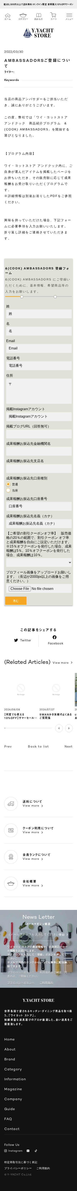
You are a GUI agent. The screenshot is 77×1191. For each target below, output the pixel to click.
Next (69, 728)
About (10, 1050)
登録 (62, 935)
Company (13, 1099)
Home (9, 1040)
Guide (9, 1109)
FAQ (8, 1119)
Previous (59, 728)
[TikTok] (37, 1151)
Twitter (25, 640)
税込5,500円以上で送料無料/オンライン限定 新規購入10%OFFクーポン (38, 4)
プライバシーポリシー (20, 982)
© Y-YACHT (18, 1174)
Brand (9, 1059)
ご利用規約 (43, 1168)
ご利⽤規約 (46, 982)
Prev (8, 746)
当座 (15, 490)
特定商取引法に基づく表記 (20, 1162)
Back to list (38, 746)
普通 (15, 484)
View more (61, 662)
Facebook (56, 643)
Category (13, 1069)
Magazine (13, 1089)
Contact (12, 1129)
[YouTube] (29, 1151)
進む (16, 600)
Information (15, 1079)
